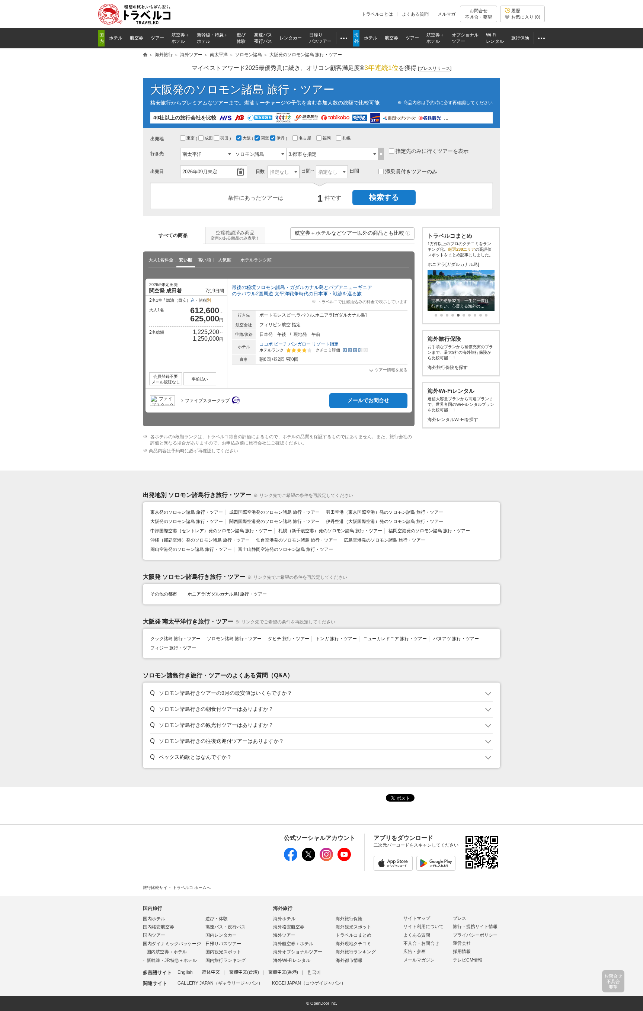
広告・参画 (414, 951)
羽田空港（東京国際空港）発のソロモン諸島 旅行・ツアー (384, 512)
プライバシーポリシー (475, 935)
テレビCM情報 (467, 960)
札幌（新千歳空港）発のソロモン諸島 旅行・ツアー (330, 530)
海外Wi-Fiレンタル (291, 960)
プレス (459, 918)
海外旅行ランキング (356, 951)
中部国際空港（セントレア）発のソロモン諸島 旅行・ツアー (211, 530)
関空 (265, 138)
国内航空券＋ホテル (167, 951)
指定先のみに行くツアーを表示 (432, 151)
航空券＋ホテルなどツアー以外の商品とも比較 (353, 235)
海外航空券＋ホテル (293, 943)
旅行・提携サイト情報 (475, 926)
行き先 (157, 153)
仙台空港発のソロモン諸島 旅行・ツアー (297, 540)
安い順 (185, 260)
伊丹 (281, 138)
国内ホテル (154, 918)
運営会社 (462, 943)
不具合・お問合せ (421, 943)
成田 (209, 138)
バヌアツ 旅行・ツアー (456, 638)
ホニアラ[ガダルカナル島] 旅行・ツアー (227, 594)
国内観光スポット (223, 951)
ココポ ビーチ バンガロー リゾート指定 (299, 344)
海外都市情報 (349, 960)
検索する (384, 197)
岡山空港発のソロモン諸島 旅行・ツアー (191, 549)
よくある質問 (415, 14)
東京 (191, 138)
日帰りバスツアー (223, 943)
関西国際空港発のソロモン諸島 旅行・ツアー (274, 521)
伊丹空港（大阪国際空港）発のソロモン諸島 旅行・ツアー (384, 521)
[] (434, 68)
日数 (260, 171)
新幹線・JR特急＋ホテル (172, 960)
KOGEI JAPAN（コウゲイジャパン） (309, 983)
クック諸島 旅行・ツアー (175, 638)
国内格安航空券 (158, 927)
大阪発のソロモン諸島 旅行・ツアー (186, 521)
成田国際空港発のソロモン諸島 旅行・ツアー (274, 512)
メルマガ (446, 14)
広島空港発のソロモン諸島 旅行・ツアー (384, 540)
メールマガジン (419, 960)
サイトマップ (416, 918)
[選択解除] (381, 154)
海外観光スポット (353, 927)
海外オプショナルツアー (297, 951)
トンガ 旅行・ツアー (336, 638)
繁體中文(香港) (283, 972)
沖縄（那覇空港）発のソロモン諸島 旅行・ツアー (200, 540)
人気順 (224, 260)
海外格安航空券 (288, 927)
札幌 (347, 138)
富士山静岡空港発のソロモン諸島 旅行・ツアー (285, 549)
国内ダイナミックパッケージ (172, 943)
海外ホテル (284, 918)
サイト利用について (423, 926)
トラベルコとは (377, 14)
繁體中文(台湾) (244, 972)
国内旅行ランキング (225, 960)
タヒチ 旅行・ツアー (288, 638)
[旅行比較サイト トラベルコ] (145, 55)
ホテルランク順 (256, 260)
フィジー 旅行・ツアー (173, 648)
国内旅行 (152, 908)
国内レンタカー (221, 935)
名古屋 (305, 138)
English (185, 972)
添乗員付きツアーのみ (411, 171)
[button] (408, 233)
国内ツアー (154, 935)
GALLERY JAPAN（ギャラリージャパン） (220, 983)
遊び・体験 (216, 918)
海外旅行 (282, 908)
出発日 (157, 171)
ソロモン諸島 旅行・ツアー (234, 638)
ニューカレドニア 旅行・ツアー (395, 638)
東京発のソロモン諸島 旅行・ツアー (186, 512)
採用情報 (462, 951)
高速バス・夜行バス (225, 927)
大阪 (247, 138)
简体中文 (211, 972)
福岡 (327, 138)
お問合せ (478, 13)
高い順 (204, 260)
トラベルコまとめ (353, 935)
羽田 (225, 138)
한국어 (314, 972)
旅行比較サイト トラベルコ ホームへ (177, 887)
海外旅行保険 (349, 918)
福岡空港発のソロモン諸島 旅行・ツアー (429, 530)
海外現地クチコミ (353, 943)
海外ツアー (284, 935)
